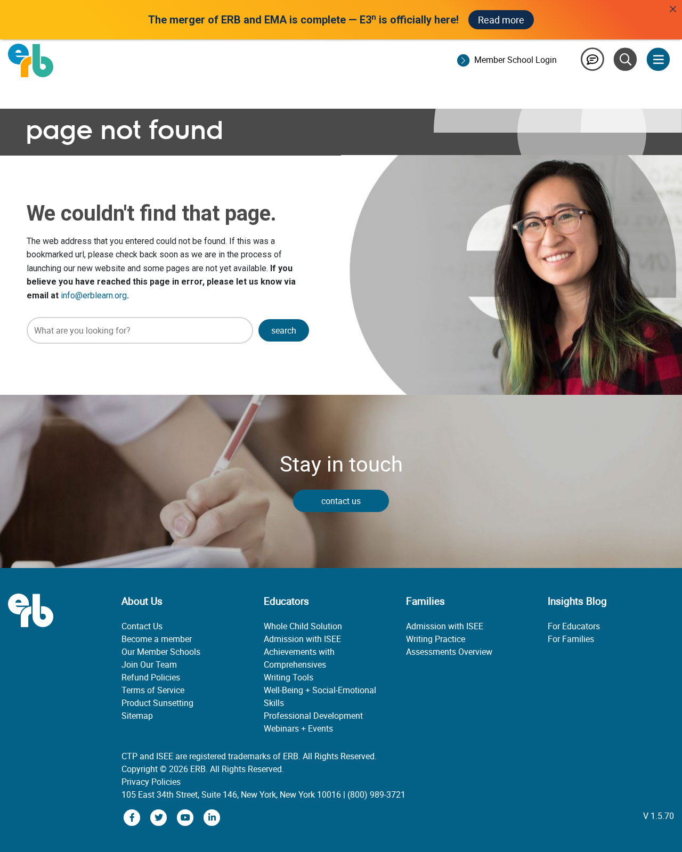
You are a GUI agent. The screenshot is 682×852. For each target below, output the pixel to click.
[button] (283, 330)
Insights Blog (577, 601)
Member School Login (515, 60)
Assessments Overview (449, 652)
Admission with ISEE (302, 639)
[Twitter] (160, 817)
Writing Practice (435, 639)
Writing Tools (288, 677)
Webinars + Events (298, 728)
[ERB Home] (30, 60)
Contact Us (142, 626)
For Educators (574, 626)
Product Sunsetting (157, 703)
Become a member (156, 639)
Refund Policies (150, 677)
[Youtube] (186, 817)
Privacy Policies (151, 782)
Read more (501, 19)
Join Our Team (149, 664)
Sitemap (137, 715)
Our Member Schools (160, 652)
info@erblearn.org (94, 295)
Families (425, 601)
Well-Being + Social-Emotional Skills (320, 696)
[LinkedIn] (212, 817)
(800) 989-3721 (376, 794)
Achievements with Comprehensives (299, 658)
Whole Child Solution (303, 626)
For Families (571, 639)
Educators (286, 601)
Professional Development (313, 715)
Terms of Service (152, 690)
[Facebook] (133, 817)
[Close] (673, 9)
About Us (142, 601)
